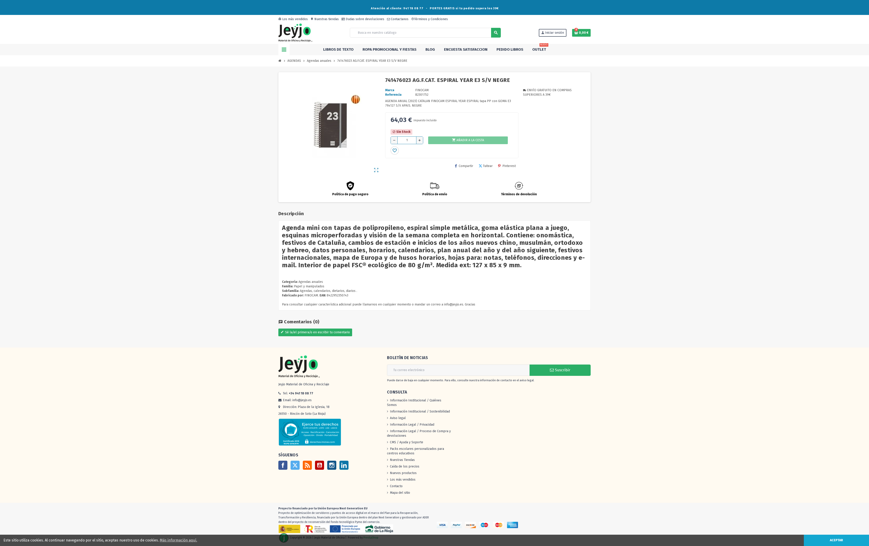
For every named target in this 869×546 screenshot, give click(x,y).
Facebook (282, 465)
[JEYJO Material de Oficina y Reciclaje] (295, 32)
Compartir (466, 166)
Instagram (331, 465)
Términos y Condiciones (429, 19)
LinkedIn (344, 465)
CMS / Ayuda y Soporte (406, 442)
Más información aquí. (178, 540)
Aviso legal (398, 418)
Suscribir (562, 370)
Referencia (393, 95)
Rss (307, 465)
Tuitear (488, 166)
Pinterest (509, 166)
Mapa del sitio (400, 493)
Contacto (396, 486)
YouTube (319, 465)
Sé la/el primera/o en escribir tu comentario (315, 332)
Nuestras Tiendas (402, 460)
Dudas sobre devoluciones (364, 19)
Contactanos (399, 19)
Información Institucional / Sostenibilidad (420, 411)
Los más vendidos (293, 19)
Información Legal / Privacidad (412, 425)
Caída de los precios (404, 466)
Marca (389, 90)
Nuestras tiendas (324, 19)
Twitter (295, 465)
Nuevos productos (403, 473)
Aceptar (836, 540)
